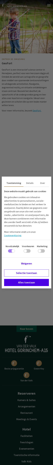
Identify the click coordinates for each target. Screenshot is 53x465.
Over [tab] (42, 182)
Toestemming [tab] (13, 182)
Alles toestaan (26, 282)
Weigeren (26, 263)
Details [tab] (29, 182)
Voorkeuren (28, 246)
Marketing (42, 246)
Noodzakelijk (12, 246)
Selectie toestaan (26, 273)
